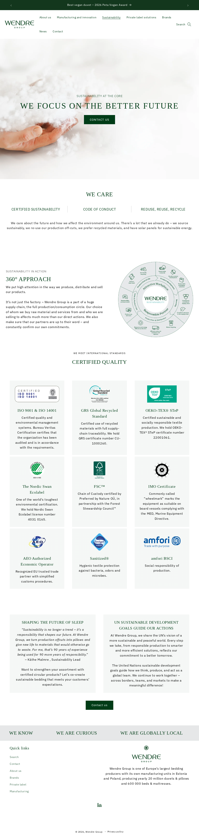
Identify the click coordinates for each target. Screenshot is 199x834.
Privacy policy (115, 831)
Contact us (99, 705)
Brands (14, 777)
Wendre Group (94, 831)
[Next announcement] (188, 5)
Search (14, 757)
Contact (15, 764)
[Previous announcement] (11, 5)
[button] (189, 24)
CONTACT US (99, 119)
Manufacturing (19, 791)
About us (16, 771)
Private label (18, 784)
